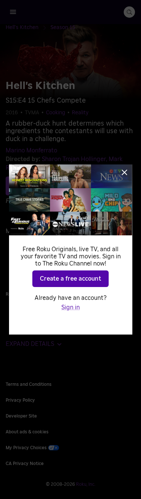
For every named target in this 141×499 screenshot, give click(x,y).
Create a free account (70, 279)
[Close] (124, 172)
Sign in (70, 307)
